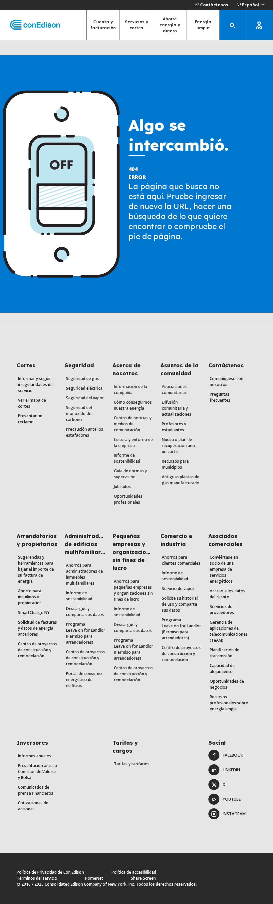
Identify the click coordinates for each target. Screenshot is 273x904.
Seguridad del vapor (85, 398)
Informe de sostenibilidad (127, 458)
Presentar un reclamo (30, 419)
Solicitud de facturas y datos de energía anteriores (37, 628)
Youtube (232, 799)
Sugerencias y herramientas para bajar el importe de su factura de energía (36, 569)
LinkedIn (231, 770)
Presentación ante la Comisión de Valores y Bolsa (37, 771)
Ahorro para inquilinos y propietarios (30, 597)
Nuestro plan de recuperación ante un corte (179, 445)
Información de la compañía (130, 389)
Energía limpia (203, 24)
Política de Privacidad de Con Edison (50, 872)
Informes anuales (34, 756)
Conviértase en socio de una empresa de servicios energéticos (224, 569)
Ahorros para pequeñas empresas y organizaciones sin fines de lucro (133, 590)
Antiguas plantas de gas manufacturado (180, 480)
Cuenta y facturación (103, 24)
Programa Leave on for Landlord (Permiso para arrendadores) (87, 633)
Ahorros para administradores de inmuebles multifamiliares (84, 574)
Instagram (234, 814)
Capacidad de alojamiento (222, 668)
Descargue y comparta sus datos (85, 611)
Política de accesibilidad (134, 872)
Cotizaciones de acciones (33, 806)
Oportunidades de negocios (227, 684)
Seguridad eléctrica (84, 388)
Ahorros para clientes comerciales (181, 560)
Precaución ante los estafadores (84, 432)
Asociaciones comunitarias (174, 389)
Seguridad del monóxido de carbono (79, 413)
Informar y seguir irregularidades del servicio (36, 384)
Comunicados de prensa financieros (35, 790)
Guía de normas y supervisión (130, 474)
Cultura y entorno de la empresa (133, 442)
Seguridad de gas (82, 378)
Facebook (233, 755)
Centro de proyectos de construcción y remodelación (37, 650)
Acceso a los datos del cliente (227, 594)
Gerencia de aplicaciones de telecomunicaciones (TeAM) (229, 631)
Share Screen (143, 878)
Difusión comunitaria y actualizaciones (176, 408)
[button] (250, 5)
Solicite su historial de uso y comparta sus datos (180, 604)
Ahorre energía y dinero (169, 24)
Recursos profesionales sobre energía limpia (229, 703)
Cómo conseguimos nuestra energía (133, 405)
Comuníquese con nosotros (226, 381)
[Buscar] (233, 25)
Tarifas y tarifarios (131, 764)
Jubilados (122, 486)
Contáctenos (214, 4)
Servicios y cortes (136, 24)
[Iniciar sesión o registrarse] (259, 25)
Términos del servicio (37, 878)
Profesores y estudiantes (174, 427)
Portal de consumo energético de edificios (84, 679)
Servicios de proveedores (222, 609)
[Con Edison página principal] (30, 25)
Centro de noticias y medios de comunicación (132, 424)
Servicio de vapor (178, 588)
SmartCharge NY (34, 612)
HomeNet (94, 878)
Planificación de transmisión (224, 653)
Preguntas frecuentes (220, 397)
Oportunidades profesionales (128, 499)
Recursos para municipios (175, 464)
